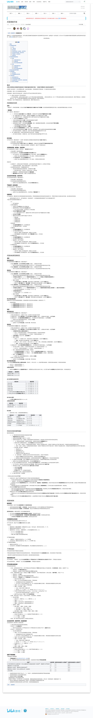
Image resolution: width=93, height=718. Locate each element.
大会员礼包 (38, 1)
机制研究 (13, 33)
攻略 (62, 13)
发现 (30, 1)
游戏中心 (47, 708)
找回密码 (57, 708)
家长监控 (62, 708)
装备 (28, 13)
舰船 (19, 13)
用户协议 (68, 708)
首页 (22, 1)
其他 (53, 13)
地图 (36, 13)
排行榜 (26, 1)
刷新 (59, 18)
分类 (8, 684)
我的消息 (83, 6)
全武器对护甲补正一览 (22, 658)
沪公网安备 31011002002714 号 (53, 714)
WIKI (34, 1)
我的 (49, 1)
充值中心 (45, 1)
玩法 (45, 13)
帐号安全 (52, 708)
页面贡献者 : (9, 28)
